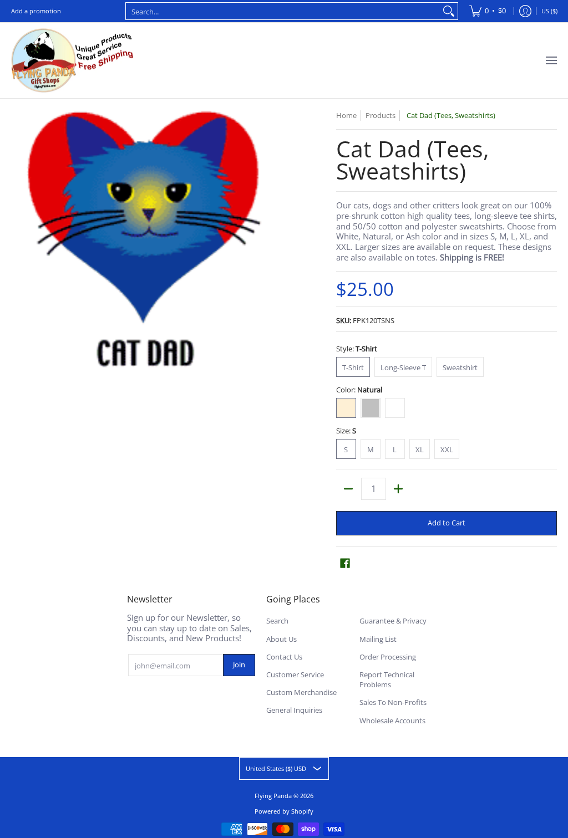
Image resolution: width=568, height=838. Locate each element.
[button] (345, 563)
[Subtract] (348, 489)
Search (277, 621)
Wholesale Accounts (392, 720)
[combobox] (283, 11)
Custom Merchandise (301, 692)
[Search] (449, 11)
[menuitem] (487, 11)
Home (346, 115)
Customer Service (295, 674)
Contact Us (284, 657)
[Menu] (551, 60)
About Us (281, 639)
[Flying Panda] (72, 60)
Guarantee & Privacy (393, 621)
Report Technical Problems (386, 680)
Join (239, 665)
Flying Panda (273, 795)
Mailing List (378, 639)
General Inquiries (294, 710)
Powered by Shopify (284, 811)
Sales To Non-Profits (393, 702)
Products (380, 115)
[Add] (398, 489)
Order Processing (387, 657)
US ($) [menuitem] (549, 11)
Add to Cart (446, 523)
